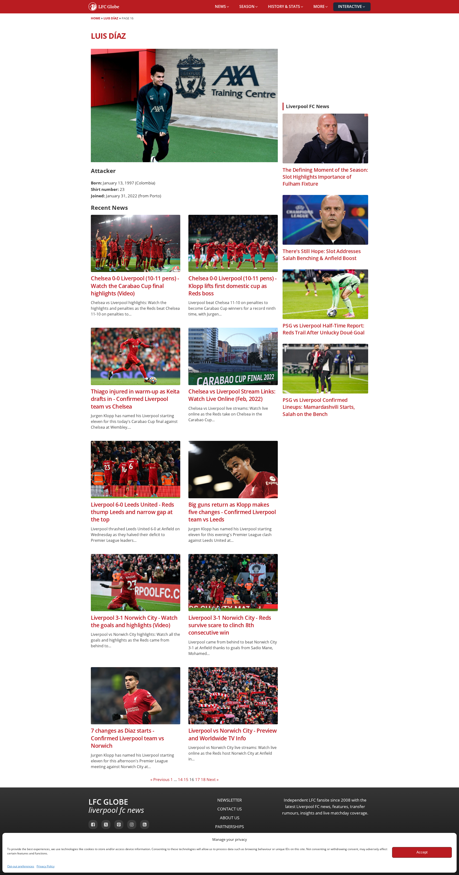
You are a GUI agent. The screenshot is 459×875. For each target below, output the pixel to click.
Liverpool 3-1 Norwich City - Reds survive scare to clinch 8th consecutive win (229, 625)
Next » (213, 779)
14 (180, 779)
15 (186, 779)
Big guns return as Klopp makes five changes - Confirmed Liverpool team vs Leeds (232, 512)
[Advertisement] (325, 63)
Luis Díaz (111, 18)
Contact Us (229, 809)
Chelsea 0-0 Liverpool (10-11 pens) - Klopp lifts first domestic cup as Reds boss (232, 286)
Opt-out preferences (20, 866)
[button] (222, 6)
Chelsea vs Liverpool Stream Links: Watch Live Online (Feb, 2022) (231, 395)
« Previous (159, 779)
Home (95, 18)
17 (197, 779)
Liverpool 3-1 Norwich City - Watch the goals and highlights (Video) (134, 621)
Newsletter (229, 800)
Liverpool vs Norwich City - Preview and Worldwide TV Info (232, 734)
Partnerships (229, 826)
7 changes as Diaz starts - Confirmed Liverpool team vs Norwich (127, 738)
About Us (229, 817)
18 (203, 779)
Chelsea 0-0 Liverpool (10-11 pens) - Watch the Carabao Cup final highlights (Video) (135, 286)
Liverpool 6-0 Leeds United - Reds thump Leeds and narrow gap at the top (132, 512)
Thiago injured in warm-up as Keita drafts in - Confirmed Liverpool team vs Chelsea (135, 399)
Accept (421, 852)
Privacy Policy (46, 866)
